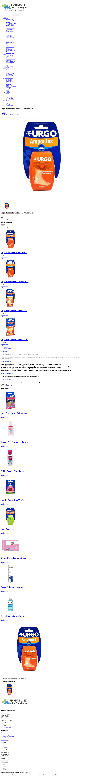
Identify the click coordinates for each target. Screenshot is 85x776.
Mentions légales (6, 735)
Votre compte (4, 740)
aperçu (2, 258)
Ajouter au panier (4, 257)
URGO (5, 384)
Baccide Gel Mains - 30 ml (12, 616)
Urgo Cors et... (7, 529)
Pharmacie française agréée (6, 713)
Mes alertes (5, 747)
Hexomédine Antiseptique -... (14, 587)
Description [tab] (5, 347)
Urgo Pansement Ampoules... (14, 252)
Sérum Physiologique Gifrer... (14, 558)
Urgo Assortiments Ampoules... (14, 281)
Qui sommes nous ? (7, 727)
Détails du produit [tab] (7, 348)
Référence (3, 385)
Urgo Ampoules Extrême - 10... (14, 339)
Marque (2, 384)
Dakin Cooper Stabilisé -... (12, 471)
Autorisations (6, 737)
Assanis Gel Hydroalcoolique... (14, 442)
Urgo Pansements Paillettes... (14, 413)
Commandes (5, 746)
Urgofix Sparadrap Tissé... (12, 500)
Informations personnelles (8, 744)
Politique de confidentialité (8, 736)
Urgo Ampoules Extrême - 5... (14, 310)
